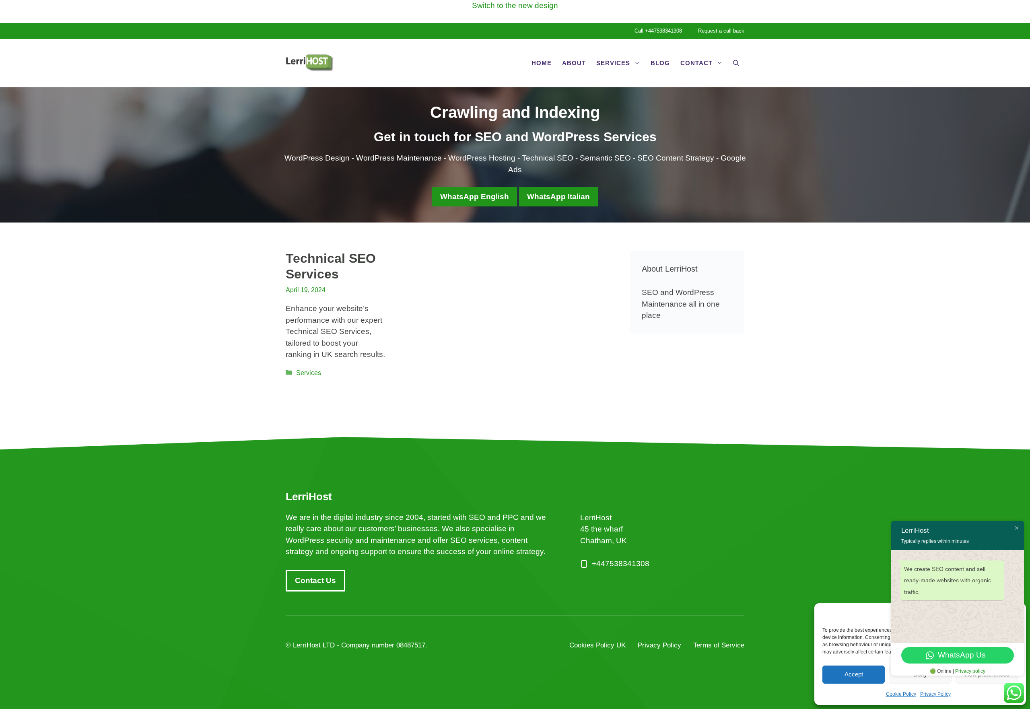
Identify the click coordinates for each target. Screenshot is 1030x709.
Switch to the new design (515, 5)
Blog (660, 63)
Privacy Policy (935, 694)
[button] (736, 63)
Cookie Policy (901, 694)
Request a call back (721, 31)
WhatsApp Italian (558, 196)
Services (613, 63)
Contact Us (315, 580)
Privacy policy (970, 671)
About (574, 63)
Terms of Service (718, 645)
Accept (854, 674)
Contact (696, 63)
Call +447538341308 (658, 31)
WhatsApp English (474, 196)
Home (541, 63)
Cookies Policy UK (597, 645)
